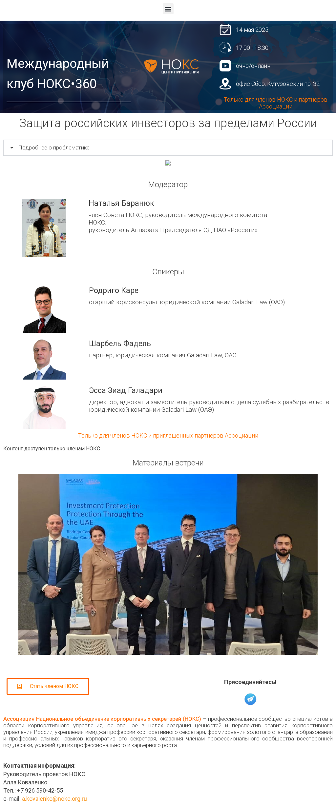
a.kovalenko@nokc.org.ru (54, 798)
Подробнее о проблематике (54, 147)
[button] (168, 8)
